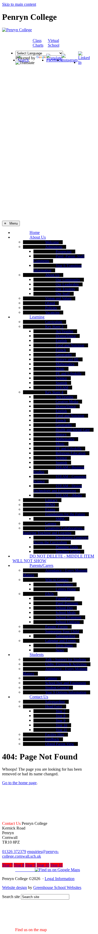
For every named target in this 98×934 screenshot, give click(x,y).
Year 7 (60, 711)
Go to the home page (19, 783)
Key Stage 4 (54, 392)
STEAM (62, 387)
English (61, 341)
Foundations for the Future (65, 514)
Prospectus (63, 251)
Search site (11, 896)
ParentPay (63, 599)
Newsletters (64, 584)
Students (37, 654)
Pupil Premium (67, 603)
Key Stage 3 (54, 327)
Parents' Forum (56, 627)
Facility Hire (54, 735)
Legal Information (59, 878)
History (61, 434)
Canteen (51, 678)
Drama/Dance (66, 336)
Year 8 (60, 716)
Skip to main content (19, 4)
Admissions (53, 247)
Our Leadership (67, 284)
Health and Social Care (73, 430)
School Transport (68, 617)
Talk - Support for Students (65, 659)
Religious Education (70, 453)
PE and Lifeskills (68, 373)
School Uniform (68, 622)
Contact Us (39, 697)
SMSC (60, 519)
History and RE (67, 359)
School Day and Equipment (65, 683)
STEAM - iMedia (69, 495)
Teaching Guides (68, 552)
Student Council (57, 688)
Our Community (68, 280)
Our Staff (63, 294)
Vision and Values (58, 298)
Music (60, 369)
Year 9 (60, 720)
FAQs (49, 594)
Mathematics (65, 364)
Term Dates (64, 645)
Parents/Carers (41, 565)
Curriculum (53, 322)
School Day (64, 608)
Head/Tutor (53, 706)
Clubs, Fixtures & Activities (66, 664)
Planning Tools (67, 547)
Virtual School (53, 42)
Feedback (52, 739)
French (61, 350)
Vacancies (52, 312)
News (60, 650)
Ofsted (50, 303)
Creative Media (67, 402)
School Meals (66, 613)
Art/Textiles (64, 331)
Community (75, 43)
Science (61, 378)
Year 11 (61, 730)
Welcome (52, 242)
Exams (50, 509)
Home (35, 232)
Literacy (51, 500)
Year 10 (61, 725)
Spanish (61, 383)
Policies (51, 308)
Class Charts (38, 42)
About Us (38, 237)
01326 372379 (14, 851)
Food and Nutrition (70, 345)
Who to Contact (56, 580)
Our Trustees (65, 289)
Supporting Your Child (62, 631)
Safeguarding (65, 636)
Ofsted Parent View (59, 744)
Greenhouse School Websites (57, 887)
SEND (50, 505)
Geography (64, 355)
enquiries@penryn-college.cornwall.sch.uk (30, 853)
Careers (50, 523)
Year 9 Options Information (65, 692)
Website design (14, 887)
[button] (41, 870)
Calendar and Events (60, 641)
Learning (37, 317)
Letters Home (66, 589)
